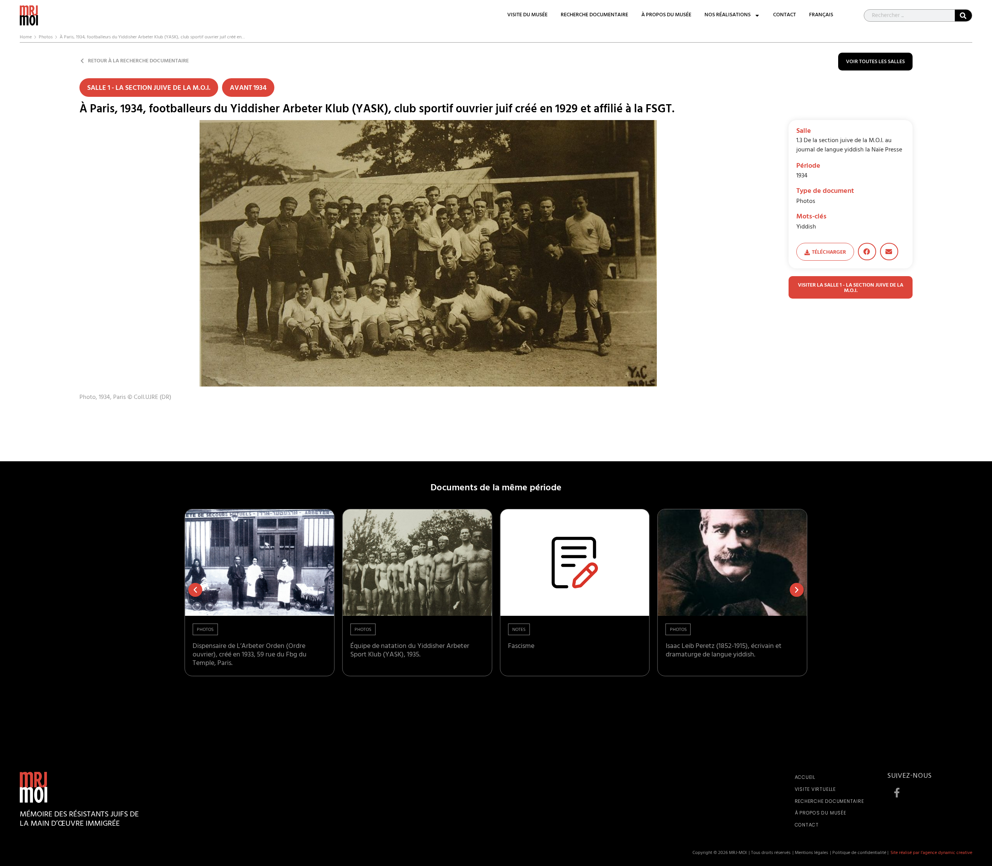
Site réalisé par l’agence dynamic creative (931, 853)
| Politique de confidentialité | (859, 853)
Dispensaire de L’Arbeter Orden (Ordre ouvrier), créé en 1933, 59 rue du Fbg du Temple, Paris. (250, 655)
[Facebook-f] (897, 792)
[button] (867, 251)
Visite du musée (527, 16)
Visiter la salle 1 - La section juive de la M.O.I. (850, 288)
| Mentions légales (810, 853)
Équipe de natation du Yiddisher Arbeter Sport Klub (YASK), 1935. (409, 651)
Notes (518, 630)
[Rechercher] (963, 15)
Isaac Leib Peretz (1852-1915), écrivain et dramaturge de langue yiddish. (724, 651)
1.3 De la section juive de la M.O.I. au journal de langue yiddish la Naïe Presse (849, 145)
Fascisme (521, 646)
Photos (46, 37)
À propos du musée (666, 16)
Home (26, 37)
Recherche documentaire (594, 16)
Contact (784, 16)
